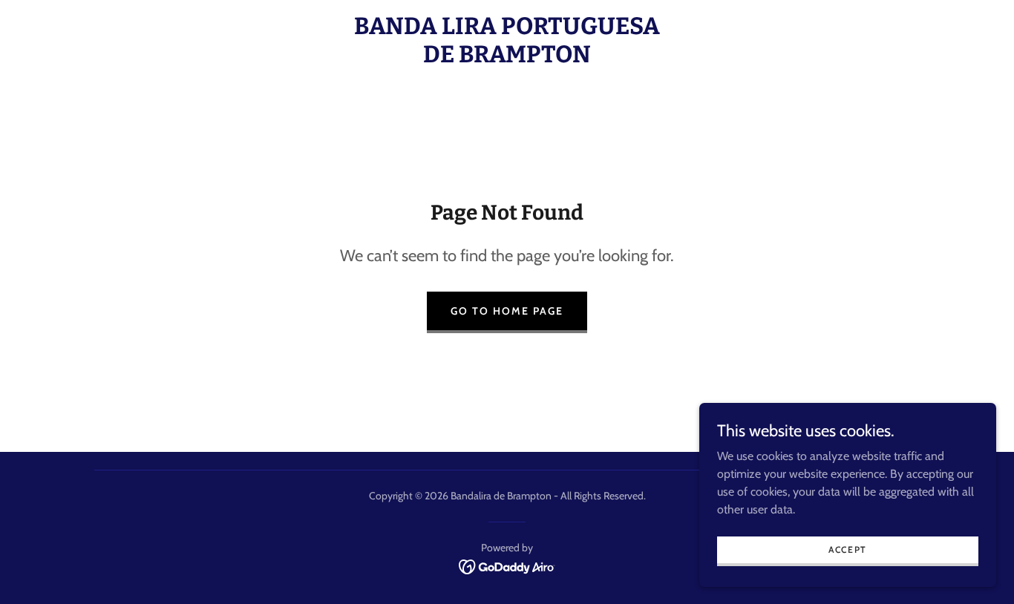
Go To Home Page (507, 311)
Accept (847, 549)
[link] (507, 58)
